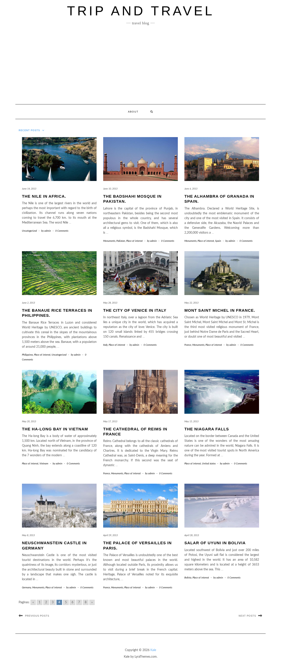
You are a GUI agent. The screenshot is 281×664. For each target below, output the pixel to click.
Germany (26, 587)
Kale (153, 650)
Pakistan (120, 241)
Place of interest (134, 241)
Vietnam (44, 463)
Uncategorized (29, 231)
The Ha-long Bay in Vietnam (55, 429)
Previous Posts (37, 615)
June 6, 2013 (190, 189)
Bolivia (187, 577)
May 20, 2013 (29, 421)
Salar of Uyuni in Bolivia (215, 543)
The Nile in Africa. (44, 196)
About (133, 111)
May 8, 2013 (28, 535)
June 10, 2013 (110, 189)
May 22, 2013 (191, 303)
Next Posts (247, 615)
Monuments (109, 241)
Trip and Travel (140, 11)
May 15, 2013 (191, 421)
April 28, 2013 (191, 535)
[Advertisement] (140, 64)
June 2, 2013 (28, 303)
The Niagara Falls (206, 429)
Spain (218, 241)
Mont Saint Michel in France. (219, 310)
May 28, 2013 (110, 303)
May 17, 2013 (110, 421)
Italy (105, 345)
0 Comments (61, 231)
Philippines (27, 355)
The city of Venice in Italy (134, 310)
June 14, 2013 (29, 189)
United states (209, 463)
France (187, 345)
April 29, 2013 (110, 535)
